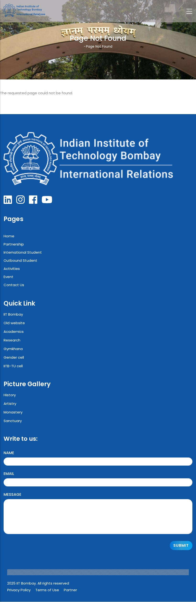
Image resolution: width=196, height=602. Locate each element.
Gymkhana (13, 348)
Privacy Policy (19, 589)
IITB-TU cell (13, 365)
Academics (14, 331)
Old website (14, 322)
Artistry (10, 403)
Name (9, 453)
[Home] (22, 10)
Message (12, 494)
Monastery (13, 412)
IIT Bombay (13, 314)
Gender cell (14, 357)
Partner (70, 589)
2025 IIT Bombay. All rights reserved (38, 583)
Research (12, 340)
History (10, 394)
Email (9, 473)
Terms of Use (47, 589)
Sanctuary (13, 420)
